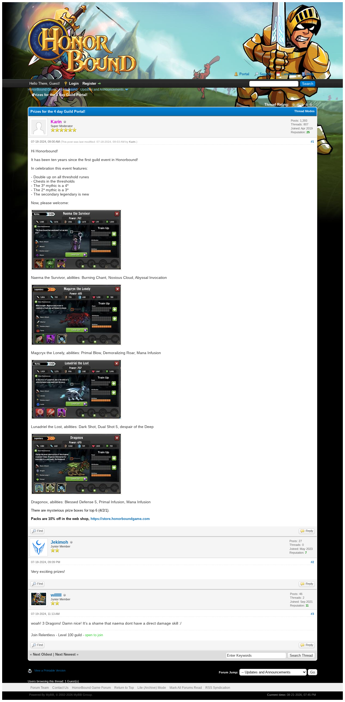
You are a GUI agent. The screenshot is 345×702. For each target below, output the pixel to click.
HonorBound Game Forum (91, 688)
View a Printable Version (49, 670)
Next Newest (65, 654)
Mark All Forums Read (186, 688)
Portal (244, 74)
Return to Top (124, 688)
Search (265, 74)
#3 (312, 613)
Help (310, 74)
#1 (312, 141)
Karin (132, 141)
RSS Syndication (217, 688)
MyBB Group (83, 694)
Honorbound (68, 89)
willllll (56, 595)
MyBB (50, 694)
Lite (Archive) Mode (151, 688)
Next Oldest (42, 654)
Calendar (288, 74)
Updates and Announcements (102, 89)
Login (74, 83)
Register (89, 83)
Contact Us (60, 688)
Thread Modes (304, 111)
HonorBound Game (42, 89)
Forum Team (39, 688)
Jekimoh (59, 542)
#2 (312, 562)
